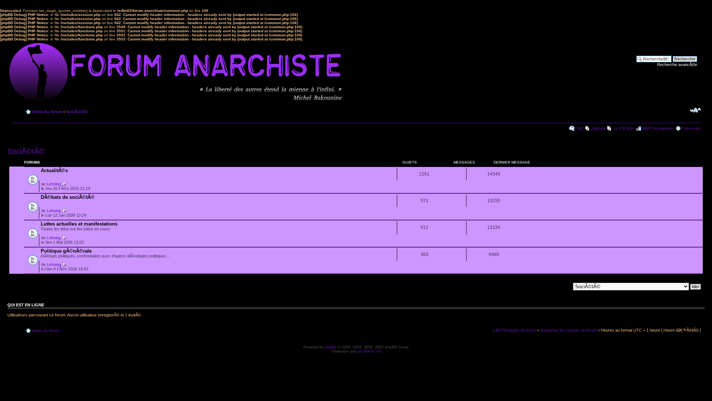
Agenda (598, 128)
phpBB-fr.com (369, 351)
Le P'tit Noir (623, 128)
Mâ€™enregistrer (657, 128)
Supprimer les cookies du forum (568, 330)
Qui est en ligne (25, 305)
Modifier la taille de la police (695, 110)
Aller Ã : (563, 286)
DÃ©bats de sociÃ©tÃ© (68, 197)
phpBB (331, 347)
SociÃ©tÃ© (77, 111)
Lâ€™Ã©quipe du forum (514, 330)
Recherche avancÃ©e (677, 64)
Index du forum (47, 111)
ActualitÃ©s (54, 170)
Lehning (54, 184)
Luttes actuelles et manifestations (79, 224)
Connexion (691, 128)
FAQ (579, 128)
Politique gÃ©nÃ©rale (66, 251)
